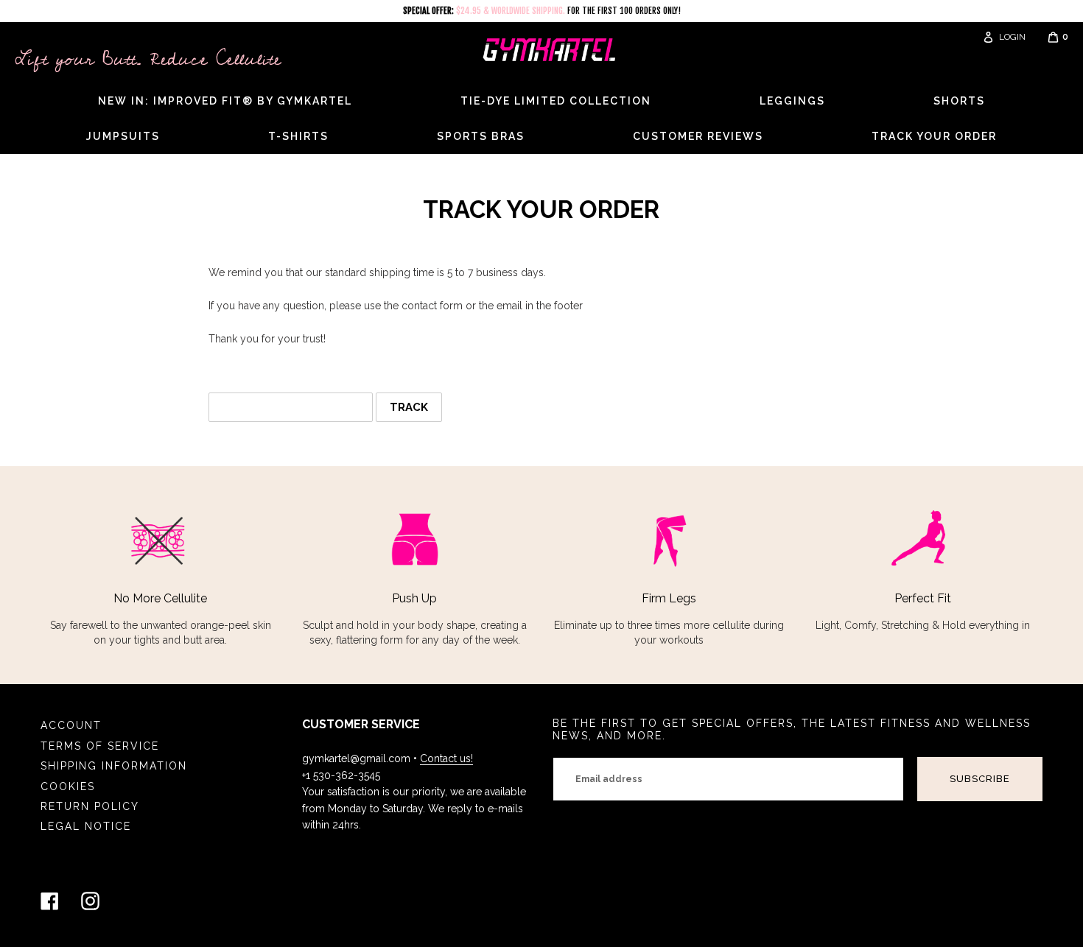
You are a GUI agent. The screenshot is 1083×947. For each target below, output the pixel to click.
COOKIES (68, 786)
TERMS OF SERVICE (100, 746)
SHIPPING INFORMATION (114, 766)
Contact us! (446, 758)
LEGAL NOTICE (86, 826)
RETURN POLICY (90, 806)
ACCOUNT (71, 725)
